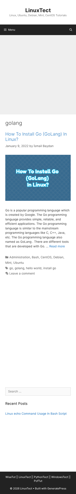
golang (19, 268)
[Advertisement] (38, 75)
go (11, 268)
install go (49, 268)
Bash (35, 257)
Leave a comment (22, 273)
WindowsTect (59, 477)
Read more (57, 246)
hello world (34, 268)
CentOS (46, 257)
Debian (58, 257)
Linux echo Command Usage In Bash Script (36, 413)
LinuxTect (38, 10)
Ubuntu (18, 262)
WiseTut (10, 477)
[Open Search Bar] (71, 30)
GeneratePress (56, 488)
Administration (19, 257)
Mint (8, 262)
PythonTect (41, 477)
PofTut (38, 481)
